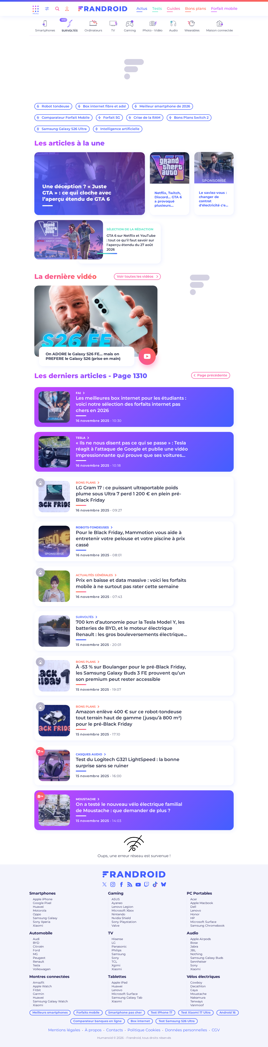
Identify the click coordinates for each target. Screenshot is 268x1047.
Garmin (38, 994)
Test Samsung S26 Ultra (177, 1021)
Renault (38, 961)
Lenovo (195, 910)
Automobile (40, 933)
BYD (36, 943)
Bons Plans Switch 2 (191, 118)
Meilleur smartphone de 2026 (164, 106)
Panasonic (119, 946)
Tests (157, 8)
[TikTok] (155, 884)
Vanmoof (197, 1005)
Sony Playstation (124, 922)
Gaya (194, 990)
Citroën (38, 946)
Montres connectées (49, 976)
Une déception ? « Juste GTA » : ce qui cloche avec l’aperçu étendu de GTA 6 (76, 192)
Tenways (196, 1001)
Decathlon (198, 986)
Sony (115, 958)
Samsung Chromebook (207, 925)
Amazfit (38, 982)
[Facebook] (121, 884)
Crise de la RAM (147, 118)
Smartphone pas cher (125, 1012)
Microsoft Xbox (123, 910)
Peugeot (39, 958)
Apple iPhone (42, 899)
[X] (104, 884)
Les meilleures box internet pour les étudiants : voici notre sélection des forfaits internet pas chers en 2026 (131, 404)
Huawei (38, 907)
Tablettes (117, 976)
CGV (216, 1030)
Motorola (39, 910)
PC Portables (199, 893)
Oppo (37, 914)
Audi (36, 939)
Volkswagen (41, 969)
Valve (115, 925)
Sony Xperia (41, 922)
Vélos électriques (203, 976)
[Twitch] (146, 884)
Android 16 (227, 1012)
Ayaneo (117, 903)
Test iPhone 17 (161, 1012)
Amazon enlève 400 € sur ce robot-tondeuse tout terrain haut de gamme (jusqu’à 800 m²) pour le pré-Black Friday (129, 718)
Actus (142, 8)
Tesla (36, 965)
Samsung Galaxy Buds (206, 958)
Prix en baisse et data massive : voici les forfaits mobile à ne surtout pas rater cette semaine (131, 583)
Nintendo (118, 914)
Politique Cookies (144, 1030)
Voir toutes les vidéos (135, 276)
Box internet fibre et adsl (104, 106)
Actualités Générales (95, 575)
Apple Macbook (201, 903)
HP (192, 918)
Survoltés (85, 617)
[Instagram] (113, 884)
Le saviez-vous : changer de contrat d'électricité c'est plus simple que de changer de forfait (214, 199)
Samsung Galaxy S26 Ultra (64, 129)
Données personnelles (186, 1030)
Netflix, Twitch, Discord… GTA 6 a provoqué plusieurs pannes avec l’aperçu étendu (168, 199)
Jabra (194, 946)
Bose (194, 943)
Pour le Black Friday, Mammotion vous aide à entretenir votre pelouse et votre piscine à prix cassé (130, 539)
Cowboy (196, 982)
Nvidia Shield (121, 918)
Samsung (119, 954)
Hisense (117, 939)
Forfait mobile (224, 8)
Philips (116, 950)
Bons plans (195, 8)
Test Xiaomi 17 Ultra (196, 1012)
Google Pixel (42, 903)
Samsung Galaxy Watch (50, 1001)
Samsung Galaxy (45, 918)
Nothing (196, 954)
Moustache (198, 994)
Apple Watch (42, 986)
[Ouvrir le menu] (35, 9)
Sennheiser (198, 961)
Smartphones (42, 893)
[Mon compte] (67, 8)
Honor (195, 914)
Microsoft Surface (203, 922)
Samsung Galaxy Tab (127, 997)
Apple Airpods (200, 939)
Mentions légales (64, 1030)
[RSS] (129, 884)
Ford (36, 950)
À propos (93, 1030)
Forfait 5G (111, 118)
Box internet (140, 1021)
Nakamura (197, 997)
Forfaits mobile (87, 1012)
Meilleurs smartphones (50, 1012)
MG (35, 954)
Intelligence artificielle (119, 129)
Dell (193, 907)
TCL (114, 961)
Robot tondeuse (55, 106)
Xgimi (116, 965)
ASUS (116, 899)
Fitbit (37, 990)
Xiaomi (38, 925)
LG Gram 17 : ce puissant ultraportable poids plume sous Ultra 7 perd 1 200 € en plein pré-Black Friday (128, 494)
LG (114, 943)
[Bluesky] (163, 884)
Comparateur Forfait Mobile (66, 118)
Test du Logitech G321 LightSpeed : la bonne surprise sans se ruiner (127, 763)
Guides (173, 8)
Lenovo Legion (122, 907)
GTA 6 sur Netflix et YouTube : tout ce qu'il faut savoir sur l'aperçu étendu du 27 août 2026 (131, 242)
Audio (192, 933)
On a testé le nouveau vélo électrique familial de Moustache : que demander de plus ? (129, 807)
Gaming (116, 893)
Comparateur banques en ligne (97, 1021)
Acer (193, 899)
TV (110, 933)
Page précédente (212, 375)
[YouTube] (138, 884)
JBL (193, 950)
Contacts (114, 1030)
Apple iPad (119, 982)
